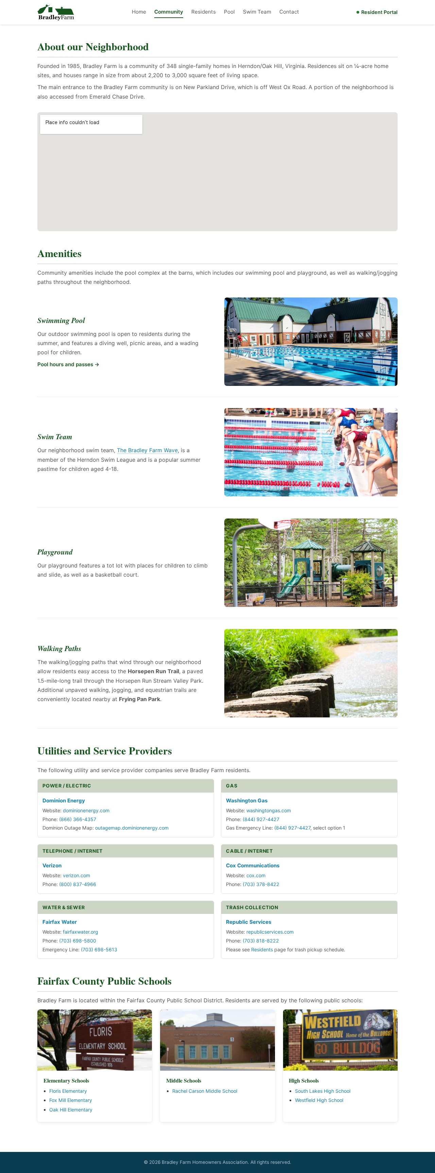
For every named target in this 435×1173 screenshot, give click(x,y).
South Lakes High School (322, 1091)
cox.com (255, 875)
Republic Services (249, 922)
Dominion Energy (63, 800)
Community (168, 11)
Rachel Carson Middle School (204, 1091)
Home (139, 11)
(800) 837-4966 (77, 884)
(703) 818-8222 (261, 941)
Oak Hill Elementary (70, 1109)
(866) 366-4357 (77, 819)
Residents (203, 11)
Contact (289, 11)
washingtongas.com (268, 810)
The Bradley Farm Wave (147, 450)
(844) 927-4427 (261, 819)
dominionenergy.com (86, 810)
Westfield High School (319, 1100)
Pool (229, 11)
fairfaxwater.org (80, 932)
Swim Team (257, 11)
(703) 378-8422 (261, 884)
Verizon (52, 865)
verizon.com (76, 875)
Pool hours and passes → (68, 364)
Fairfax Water (59, 922)
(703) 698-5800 (77, 941)
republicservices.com (270, 932)
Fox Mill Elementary (70, 1100)
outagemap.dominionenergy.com (132, 828)
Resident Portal (379, 12)
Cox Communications (253, 865)
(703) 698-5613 (99, 949)
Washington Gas (247, 800)
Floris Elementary (68, 1091)
